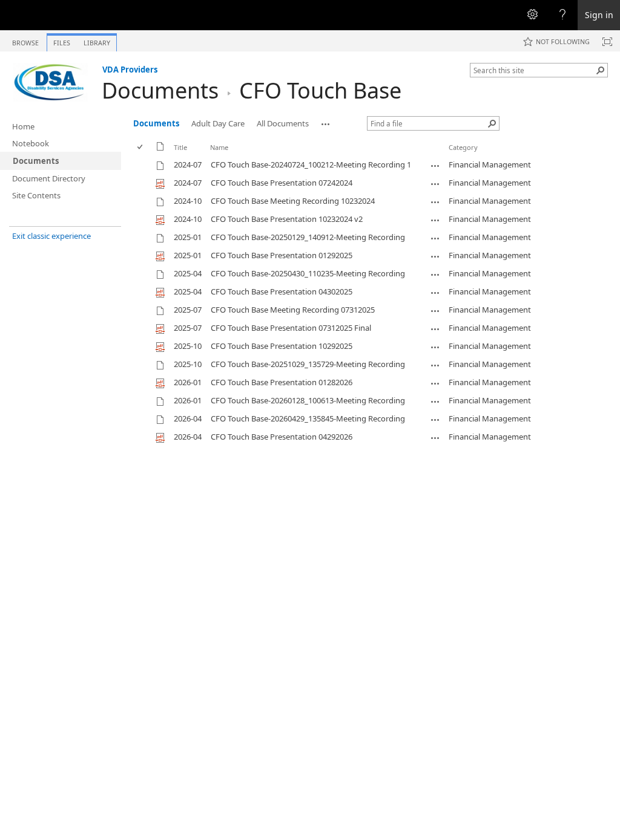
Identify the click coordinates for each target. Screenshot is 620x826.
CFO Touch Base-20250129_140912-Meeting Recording (308, 237)
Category (463, 147)
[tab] (25, 40)
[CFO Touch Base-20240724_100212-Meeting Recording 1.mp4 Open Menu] (435, 166)
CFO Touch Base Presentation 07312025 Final (291, 327)
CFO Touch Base (320, 90)
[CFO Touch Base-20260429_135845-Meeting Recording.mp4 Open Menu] (435, 419)
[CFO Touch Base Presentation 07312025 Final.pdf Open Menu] (435, 329)
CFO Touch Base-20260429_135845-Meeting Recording (308, 418)
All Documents (283, 123)
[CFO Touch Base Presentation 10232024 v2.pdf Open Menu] (435, 220)
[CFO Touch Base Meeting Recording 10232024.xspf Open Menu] (435, 202)
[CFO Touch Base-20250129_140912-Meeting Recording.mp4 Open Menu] (435, 238)
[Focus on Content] (607, 42)
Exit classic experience (51, 235)
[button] (600, 70)
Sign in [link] (599, 15)
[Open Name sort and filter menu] (215, 156)
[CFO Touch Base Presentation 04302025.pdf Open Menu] (435, 293)
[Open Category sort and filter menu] (453, 156)
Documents (160, 90)
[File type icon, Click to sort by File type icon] (160, 148)
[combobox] (534, 70)
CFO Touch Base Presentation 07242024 (281, 182)
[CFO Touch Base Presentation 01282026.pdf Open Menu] (435, 383)
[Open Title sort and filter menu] (178, 156)
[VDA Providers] (51, 82)
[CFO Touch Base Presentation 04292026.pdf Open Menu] (435, 438)
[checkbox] (140, 147)
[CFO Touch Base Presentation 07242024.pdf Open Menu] (435, 184)
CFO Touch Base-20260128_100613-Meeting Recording (308, 400)
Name (219, 147)
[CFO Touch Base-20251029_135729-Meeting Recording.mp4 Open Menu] (435, 365)
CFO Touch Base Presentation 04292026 (281, 436)
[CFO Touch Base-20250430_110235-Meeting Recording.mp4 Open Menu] (435, 274)
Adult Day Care (218, 123)
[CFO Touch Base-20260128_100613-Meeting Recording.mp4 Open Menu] (435, 401)
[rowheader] (143, 165)
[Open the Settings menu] (532, 15)
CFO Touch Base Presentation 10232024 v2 (287, 218)
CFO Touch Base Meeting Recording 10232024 (293, 200)
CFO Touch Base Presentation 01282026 (281, 382)
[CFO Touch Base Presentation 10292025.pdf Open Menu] (435, 347)
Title (180, 147)
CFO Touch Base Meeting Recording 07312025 (293, 309)
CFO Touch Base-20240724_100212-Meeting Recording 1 (311, 164)
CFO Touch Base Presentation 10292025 (281, 345)
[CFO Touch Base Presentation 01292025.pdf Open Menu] (435, 256)
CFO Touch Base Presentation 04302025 (281, 291)
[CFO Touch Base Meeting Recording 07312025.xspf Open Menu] (435, 311)
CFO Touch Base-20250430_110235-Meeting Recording (308, 273)
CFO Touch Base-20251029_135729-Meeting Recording (308, 364)
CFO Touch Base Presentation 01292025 (281, 255)
